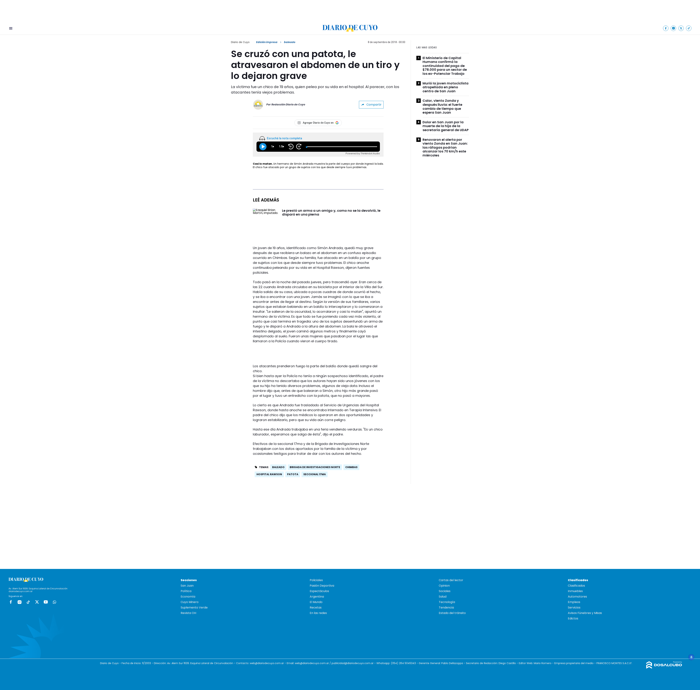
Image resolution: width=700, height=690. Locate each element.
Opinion (444, 586)
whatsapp (54, 602)
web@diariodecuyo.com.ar (267, 663)
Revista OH (188, 613)
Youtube (46, 602)
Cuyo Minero (190, 602)
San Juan (187, 586)
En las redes (318, 613)
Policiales (316, 580)
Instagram (19, 602)
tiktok (28, 602)
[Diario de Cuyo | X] (681, 28)
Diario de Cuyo (240, 42)
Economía (188, 596)
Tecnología (447, 602)
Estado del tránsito (452, 613)
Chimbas (351, 467)
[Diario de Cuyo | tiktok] (688, 28)
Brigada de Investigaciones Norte (315, 467)
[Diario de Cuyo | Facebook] (665, 28)
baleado (278, 467)
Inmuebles (575, 591)
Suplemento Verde (194, 607)
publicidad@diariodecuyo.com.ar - (354, 663)
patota (292, 474)
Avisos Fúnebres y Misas (585, 613)
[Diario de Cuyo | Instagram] (673, 28)
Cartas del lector (451, 580)
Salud (442, 596)
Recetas (316, 607)
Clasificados (576, 586)
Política (186, 591)
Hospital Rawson (269, 474)
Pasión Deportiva (322, 586)
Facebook (11, 602)
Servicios (574, 607)
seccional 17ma (314, 474)
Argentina (317, 596)
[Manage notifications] (691, 657)
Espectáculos (319, 591)
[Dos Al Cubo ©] (664, 668)
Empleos (574, 602)
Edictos (573, 618)
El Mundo (316, 602)
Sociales (444, 591)
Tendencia (446, 607)
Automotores (577, 596)
